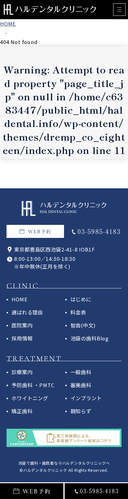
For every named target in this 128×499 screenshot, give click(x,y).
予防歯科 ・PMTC (33, 385)
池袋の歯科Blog (90, 338)
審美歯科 (81, 385)
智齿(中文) (83, 325)
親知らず (81, 411)
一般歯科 (81, 372)
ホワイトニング (29, 398)
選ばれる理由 (27, 312)
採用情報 (21, 338)
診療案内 (21, 372)
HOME (19, 299)
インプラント (86, 398)
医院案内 (21, 325)
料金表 (78, 312)
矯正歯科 (21, 411)
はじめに (81, 299)
